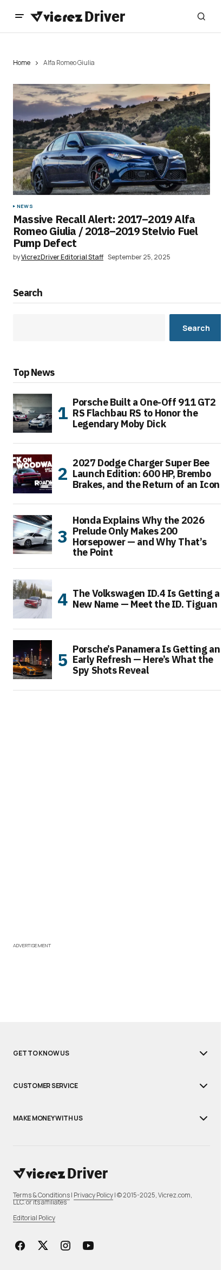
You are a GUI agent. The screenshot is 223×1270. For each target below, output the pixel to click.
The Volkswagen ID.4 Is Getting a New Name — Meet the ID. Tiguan (146, 598)
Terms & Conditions (41, 1195)
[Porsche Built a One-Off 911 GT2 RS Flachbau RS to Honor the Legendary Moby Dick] (32, 413)
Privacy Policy (93, 1195)
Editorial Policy (34, 1217)
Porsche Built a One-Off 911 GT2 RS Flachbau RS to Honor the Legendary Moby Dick (144, 413)
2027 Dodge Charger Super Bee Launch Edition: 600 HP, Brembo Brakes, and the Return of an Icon (146, 474)
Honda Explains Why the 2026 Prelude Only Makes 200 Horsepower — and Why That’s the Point (139, 536)
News (25, 206)
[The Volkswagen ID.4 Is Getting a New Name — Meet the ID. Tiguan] (32, 598)
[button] (19, 16)
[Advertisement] (111, 828)
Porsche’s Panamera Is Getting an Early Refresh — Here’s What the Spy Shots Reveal (146, 660)
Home (21, 62)
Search (28, 293)
